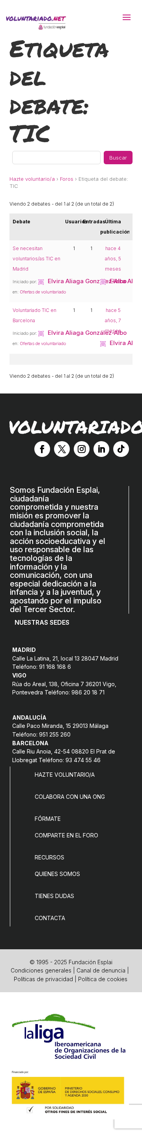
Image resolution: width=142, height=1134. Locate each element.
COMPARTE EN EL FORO (66, 835)
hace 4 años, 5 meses (113, 258)
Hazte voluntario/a (32, 179)
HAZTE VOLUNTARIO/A (65, 774)
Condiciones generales (41, 970)
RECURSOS (49, 857)
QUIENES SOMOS (57, 873)
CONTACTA (50, 918)
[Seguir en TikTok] (121, 449)
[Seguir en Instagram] (82, 449)
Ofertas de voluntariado (43, 292)
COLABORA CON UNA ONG (70, 796)
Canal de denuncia (101, 970)
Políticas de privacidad (43, 979)
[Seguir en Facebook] (42, 449)
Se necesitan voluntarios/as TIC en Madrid (36, 258)
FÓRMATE (48, 818)
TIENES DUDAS (54, 896)
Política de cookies (102, 979)
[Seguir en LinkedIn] (101, 449)
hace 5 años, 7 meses (113, 320)
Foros (66, 179)
